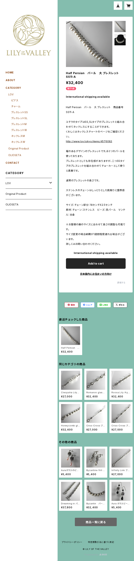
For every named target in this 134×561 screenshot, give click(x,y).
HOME (10, 72)
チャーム (15, 106)
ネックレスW (18, 141)
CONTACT (12, 162)
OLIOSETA (14, 155)
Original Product (18, 148)
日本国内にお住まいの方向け (95, 273)
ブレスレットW (19, 130)
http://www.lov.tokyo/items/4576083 (89, 141)
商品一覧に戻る (96, 522)
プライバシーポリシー (72, 542)
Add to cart (96, 263)
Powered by (92, 554)
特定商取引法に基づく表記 (101, 542)
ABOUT (10, 80)
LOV (11, 94)
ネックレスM (18, 135)
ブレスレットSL (19, 118)
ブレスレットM (19, 124)
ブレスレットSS (19, 112)
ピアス (14, 100)
